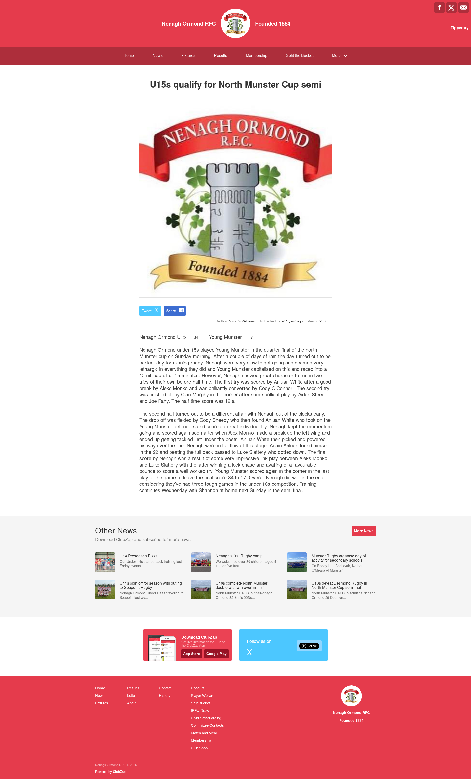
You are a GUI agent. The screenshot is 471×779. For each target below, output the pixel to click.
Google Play (216, 654)
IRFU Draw (200, 710)
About (131, 703)
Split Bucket (200, 703)
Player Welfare (202, 695)
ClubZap (119, 772)
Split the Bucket (299, 56)
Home (128, 56)
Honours (198, 688)
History (164, 695)
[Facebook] (439, 7)
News (158, 56)
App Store (191, 654)
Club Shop (199, 748)
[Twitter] (451, 7)
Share (171, 310)
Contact (165, 688)
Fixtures (188, 56)
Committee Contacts (207, 725)
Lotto (131, 695)
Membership (256, 56)
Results (220, 56)
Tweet (147, 310)
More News (363, 531)
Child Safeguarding (206, 718)
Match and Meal (204, 733)
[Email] (463, 7)
